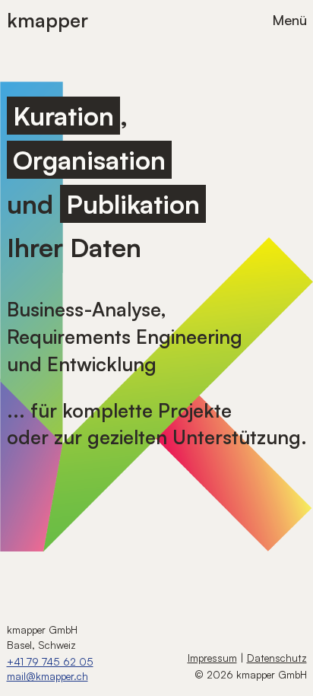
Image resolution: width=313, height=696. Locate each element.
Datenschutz (277, 657)
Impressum (212, 657)
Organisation (89, 160)
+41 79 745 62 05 (50, 661)
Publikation (133, 204)
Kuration (63, 116)
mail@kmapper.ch (47, 675)
